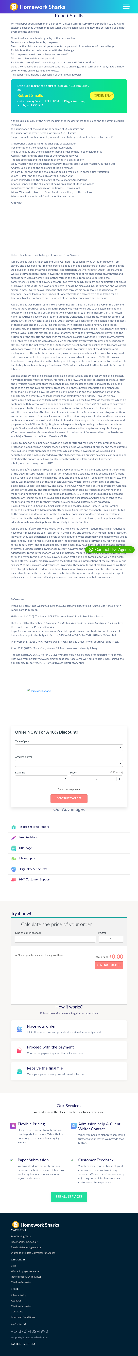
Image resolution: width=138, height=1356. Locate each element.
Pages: (102, 933)
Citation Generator (21, 1282)
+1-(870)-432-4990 (29, 1331)
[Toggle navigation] (126, 6)
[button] (110, 549)
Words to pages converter (25, 1271)
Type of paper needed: (28, 933)
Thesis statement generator (26, 1247)
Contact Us (17, 1311)
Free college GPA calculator (26, 1277)
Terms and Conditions (23, 1317)
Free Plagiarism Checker (24, 1242)
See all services (69, 1196)
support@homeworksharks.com (29, 1337)
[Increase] (119, 779)
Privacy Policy (19, 1295)
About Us (16, 1300)
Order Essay (103, 95)
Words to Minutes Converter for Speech (33, 1253)
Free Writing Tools (21, 1236)
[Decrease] (73, 779)
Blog (13, 1266)
